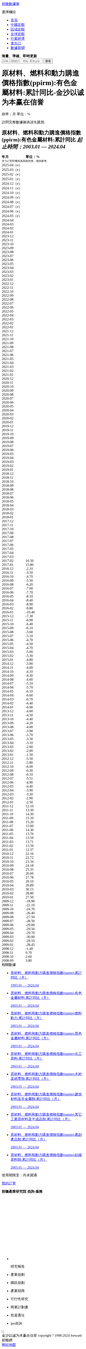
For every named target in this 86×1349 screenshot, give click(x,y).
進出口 (16, 43)
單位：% (23, 114)
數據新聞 (18, 48)
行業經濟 (18, 38)
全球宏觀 (18, 34)
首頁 (14, 20)
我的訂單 (9, 1183)
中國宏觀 (18, 25)
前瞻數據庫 (10, 4)
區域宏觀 (18, 29)
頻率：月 (9, 114)
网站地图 (9, 1345)
